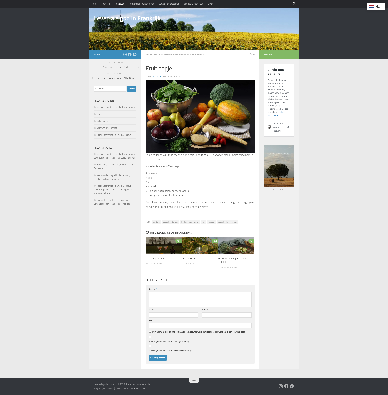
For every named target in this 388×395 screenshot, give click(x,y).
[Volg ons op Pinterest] (134, 54)
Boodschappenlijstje (194, 3)
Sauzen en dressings (169, 3)
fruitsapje (211, 222)
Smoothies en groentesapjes (176, 54)
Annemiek (156, 76)
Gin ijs (99, 114)
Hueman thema (140, 388)
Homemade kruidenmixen (141, 3)
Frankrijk (106, 3)
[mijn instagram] (125, 54)
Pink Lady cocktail (155, 258)
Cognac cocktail (190, 258)
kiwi (228, 222)
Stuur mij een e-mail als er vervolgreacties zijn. (170, 341)
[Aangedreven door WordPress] (114, 389)
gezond (221, 222)
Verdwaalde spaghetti (107, 128)
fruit (203, 222)
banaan (175, 222)
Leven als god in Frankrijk (127, 18)
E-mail (206, 309)
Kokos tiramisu (112, 179)
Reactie (153, 289)
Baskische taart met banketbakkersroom (116, 107)
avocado (166, 222)
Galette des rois (128, 157)
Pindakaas (125, 204)
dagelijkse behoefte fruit (190, 222)
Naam (152, 309)
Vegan (200, 54)
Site (150, 320)
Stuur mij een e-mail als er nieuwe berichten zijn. (171, 350)
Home (95, 3)
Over (210, 3)
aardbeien (156, 222)
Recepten (119, 3)
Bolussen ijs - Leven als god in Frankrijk (115, 164)
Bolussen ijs (102, 121)
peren (234, 222)
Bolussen (98, 168)
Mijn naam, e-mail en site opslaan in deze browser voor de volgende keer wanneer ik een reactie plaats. (198, 332)
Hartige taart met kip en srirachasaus (114, 135)
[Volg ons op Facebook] (130, 54)
